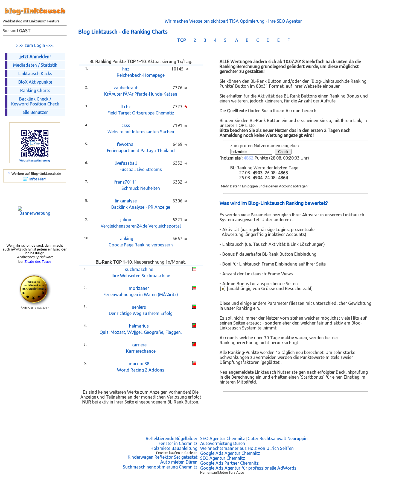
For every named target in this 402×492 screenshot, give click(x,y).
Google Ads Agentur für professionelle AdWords (248, 468)
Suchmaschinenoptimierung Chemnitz (160, 466)
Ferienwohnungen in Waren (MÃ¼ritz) (140, 294)
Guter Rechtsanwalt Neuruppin (277, 438)
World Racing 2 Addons (140, 369)
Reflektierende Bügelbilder (171, 438)
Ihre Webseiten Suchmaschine (141, 275)
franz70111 (125, 181)
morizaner (139, 288)
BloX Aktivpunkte (35, 81)
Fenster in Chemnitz (178, 443)
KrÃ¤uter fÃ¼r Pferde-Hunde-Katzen (140, 94)
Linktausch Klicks (35, 73)
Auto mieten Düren (178, 461)
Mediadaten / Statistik (35, 65)
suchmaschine (139, 269)
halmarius (139, 325)
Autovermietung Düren (222, 443)
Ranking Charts (35, 90)
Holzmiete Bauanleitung (173, 448)
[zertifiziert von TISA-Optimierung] (34, 304)
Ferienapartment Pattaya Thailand (141, 150)
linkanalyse (126, 200)
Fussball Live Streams (141, 169)
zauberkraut (126, 87)
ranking (125, 238)
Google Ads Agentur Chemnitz (230, 453)
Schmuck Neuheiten (140, 188)
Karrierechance (141, 351)
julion (125, 219)
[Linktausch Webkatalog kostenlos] (35, 17)
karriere (139, 344)
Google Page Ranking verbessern (141, 244)
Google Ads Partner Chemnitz (229, 463)
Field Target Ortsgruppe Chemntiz (140, 112)
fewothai (126, 144)
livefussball (126, 163)
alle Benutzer (35, 112)
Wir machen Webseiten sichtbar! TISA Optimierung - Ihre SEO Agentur (233, 21)
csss (125, 125)
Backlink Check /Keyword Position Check (35, 101)
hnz (125, 68)
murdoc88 (139, 363)
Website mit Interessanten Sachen (140, 131)
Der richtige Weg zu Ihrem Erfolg (141, 313)
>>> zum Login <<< (35, 45)
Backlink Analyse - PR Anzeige (140, 207)
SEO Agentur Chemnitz (222, 438)
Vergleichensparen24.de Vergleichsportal (141, 225)
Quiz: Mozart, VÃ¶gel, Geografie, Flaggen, (141, 332)
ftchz (126, 106)
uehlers (139, 307)
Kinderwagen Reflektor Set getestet (162, 457)
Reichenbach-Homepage (141, 75)
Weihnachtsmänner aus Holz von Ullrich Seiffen (247, 448)
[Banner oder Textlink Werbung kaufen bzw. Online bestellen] (25, 179)
